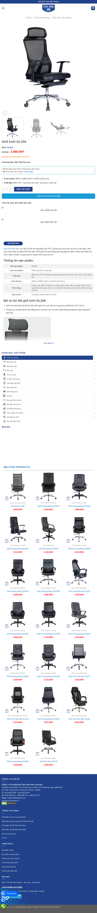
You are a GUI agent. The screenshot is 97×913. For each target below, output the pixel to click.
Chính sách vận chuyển (10, 858)
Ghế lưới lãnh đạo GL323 (79, 591)
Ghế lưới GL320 (18, 506)
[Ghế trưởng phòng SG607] (18, 529)
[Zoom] (5, 113)
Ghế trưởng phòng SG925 (48, 719)
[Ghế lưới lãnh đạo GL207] (79, 657)
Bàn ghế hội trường (14, 400)
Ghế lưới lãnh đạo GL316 (18, 719)
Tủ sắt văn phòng (13, 379)
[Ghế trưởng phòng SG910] (18, 572)
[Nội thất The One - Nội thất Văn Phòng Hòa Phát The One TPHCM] (48, 8)
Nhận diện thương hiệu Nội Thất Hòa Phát (17, 821)
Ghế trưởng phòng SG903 (18, 676)
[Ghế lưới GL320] (18, 487)
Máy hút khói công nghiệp (60, 910)
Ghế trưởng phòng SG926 (18, 761)
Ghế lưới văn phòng (61, 17)
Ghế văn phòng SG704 (48, 549)
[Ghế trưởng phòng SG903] (18, 657)
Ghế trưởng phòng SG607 (18, 549)
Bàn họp (10, 370)
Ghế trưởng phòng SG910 (18, 591)
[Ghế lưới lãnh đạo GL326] (79, 699)
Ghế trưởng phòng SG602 (79, 634)
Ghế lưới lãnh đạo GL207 (79, 676)
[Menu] (3, 8)
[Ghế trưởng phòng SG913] (48, 487)
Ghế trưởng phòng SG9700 (48, 591)
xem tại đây (28, 172)
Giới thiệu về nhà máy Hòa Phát (14, 817)
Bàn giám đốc (12, 366)
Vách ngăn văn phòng (15, 413)
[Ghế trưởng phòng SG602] (79, 614)
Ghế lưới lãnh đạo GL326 (79, 719)
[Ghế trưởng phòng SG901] (18, 614)
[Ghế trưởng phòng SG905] (79, 529)
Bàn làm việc (11, 362)
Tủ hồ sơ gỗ (11, 375)
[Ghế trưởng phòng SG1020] (48, 657)
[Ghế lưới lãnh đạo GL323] (79, 572)
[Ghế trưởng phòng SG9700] (48, 572)
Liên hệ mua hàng (8, 834)
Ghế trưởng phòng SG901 (18, 634)
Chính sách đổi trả (8, 867)
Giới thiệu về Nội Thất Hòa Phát (14, 825)
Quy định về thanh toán (10, 854)
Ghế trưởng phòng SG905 (79, 549)
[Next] (90, 69)
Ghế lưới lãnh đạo (11, 249)
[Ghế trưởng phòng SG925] (48, 699)
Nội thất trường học (14, 409)
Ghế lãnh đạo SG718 (48, 761)
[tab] (13, 243)
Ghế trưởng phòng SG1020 (48, 676)
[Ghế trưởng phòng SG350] (79, 487)
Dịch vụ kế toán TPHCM (41, 910)
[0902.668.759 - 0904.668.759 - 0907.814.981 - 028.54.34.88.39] (3, 906)
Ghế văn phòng (42, 17)
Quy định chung (8, 850)
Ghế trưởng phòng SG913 (48, 506)
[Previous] (6, 69)
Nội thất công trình (14, 404)
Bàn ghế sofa (12, 387)
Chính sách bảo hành (10, 862)
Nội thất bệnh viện (13, 421)
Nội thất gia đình (13, 417)
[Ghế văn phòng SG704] (48, 529)
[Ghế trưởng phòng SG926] (18, 742)
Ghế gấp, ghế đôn (13, 383)
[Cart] (93, 8)
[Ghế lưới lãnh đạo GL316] (18, 699)
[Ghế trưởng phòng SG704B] (48, 614)
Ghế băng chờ (12, 392)
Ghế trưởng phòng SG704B (48, 634)
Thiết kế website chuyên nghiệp (72, 907)
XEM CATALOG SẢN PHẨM (49, 196)
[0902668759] (3, 893)
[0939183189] (3, 900)
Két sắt (9, 396)
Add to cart (23, 189)
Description (13, 243)
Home (28, 17)
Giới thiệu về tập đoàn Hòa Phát (14, 829)
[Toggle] (94, 357)
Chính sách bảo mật (9, 871)
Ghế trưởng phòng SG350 (79, 506)
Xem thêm (47, 343)
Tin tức (4, 838)
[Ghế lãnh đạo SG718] (48, 742)
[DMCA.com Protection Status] (9, 803)
